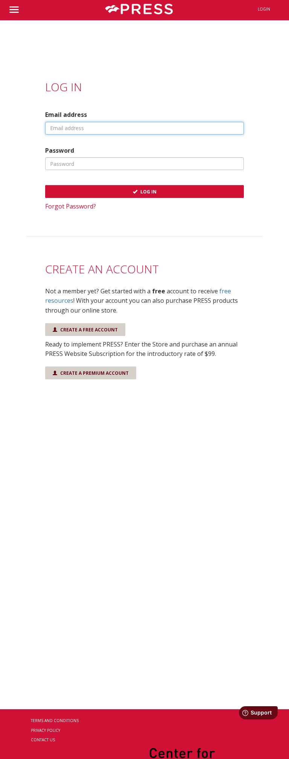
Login (264, 9)
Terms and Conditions (55, 720)
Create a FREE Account (88, 330)
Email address (66, 114)
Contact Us (43, 739)
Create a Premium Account (94, 373)
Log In (148, 192)
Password (59, 150)
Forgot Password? (70, 206)
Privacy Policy (45, 730)
